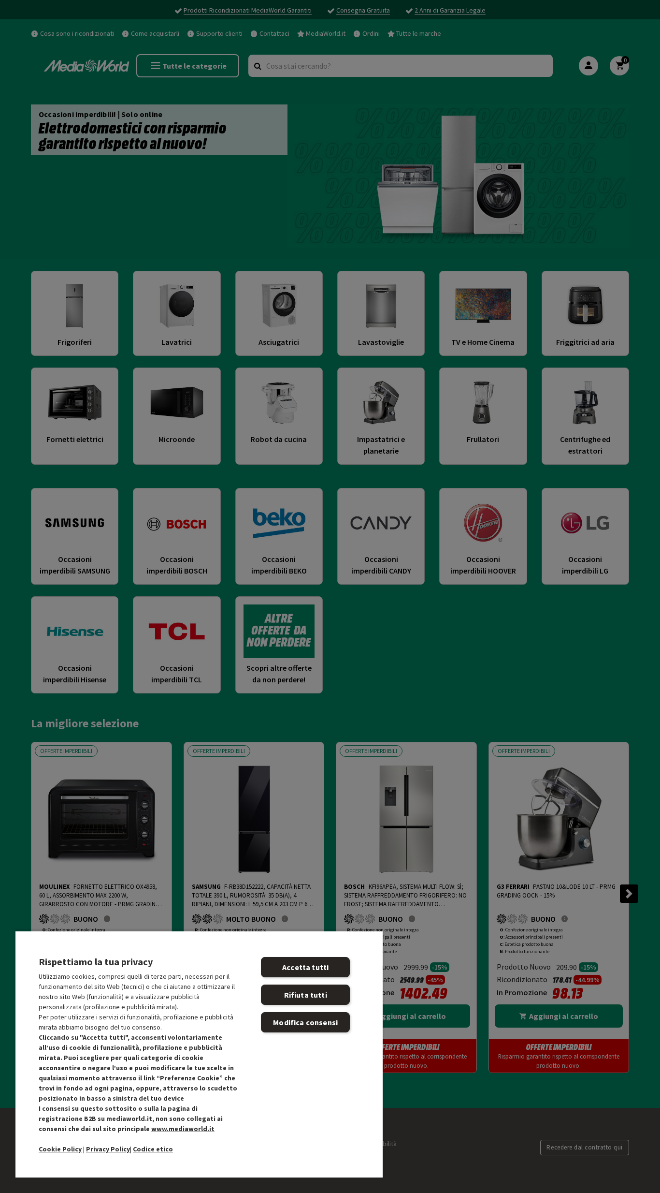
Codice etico (153, 1149)
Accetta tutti (305, 967)
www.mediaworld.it (183, 1128)
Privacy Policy (108, 1149)
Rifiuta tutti (305, 995)
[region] (199, 1054)
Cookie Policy (60, 1149)
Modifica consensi (305, 1022)
